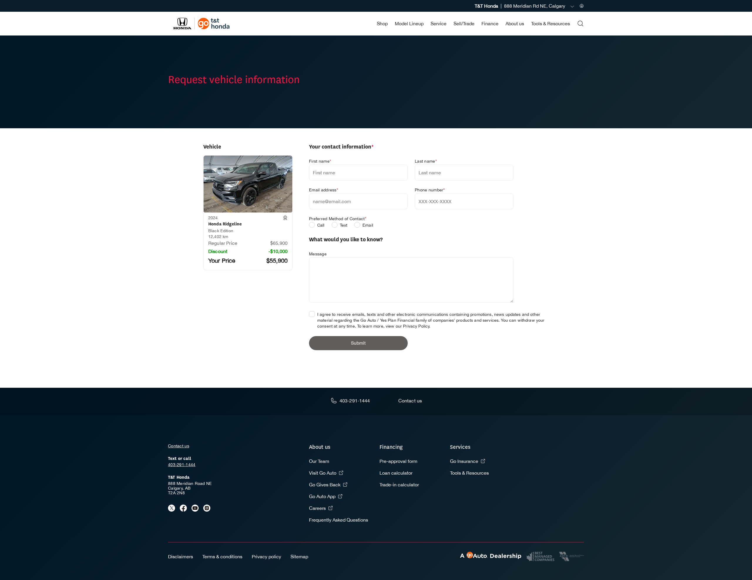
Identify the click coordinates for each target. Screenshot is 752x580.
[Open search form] (580, 23)
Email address (323, 190)
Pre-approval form (398, 461)
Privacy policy (266, 556)
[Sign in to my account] (581, 6)
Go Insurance (464, 461)
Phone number (430, 190)
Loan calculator (396, 473)
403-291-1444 (181, 464)
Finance (489, 23)
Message (318, 254)
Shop (382, 23)
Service (438, 23)
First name (320, 161)
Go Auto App (322, 496)
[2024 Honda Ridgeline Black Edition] (248, 184)
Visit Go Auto (322, 473)
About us (515, 23)
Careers (317, 508)
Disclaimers (180, 556)
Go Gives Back (324, 484)
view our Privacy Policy (407, 326)
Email (367, 225)
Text (344, 225)
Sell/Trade (464, 23)
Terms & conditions (222, 556)
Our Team (319, 461)
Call (321, 225)
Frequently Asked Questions (338, 519)
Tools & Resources (550, 23)
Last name (426, 161)
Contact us (178, 446)
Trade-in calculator (399, 484)
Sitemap (299, 556)
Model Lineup (409, 23)
